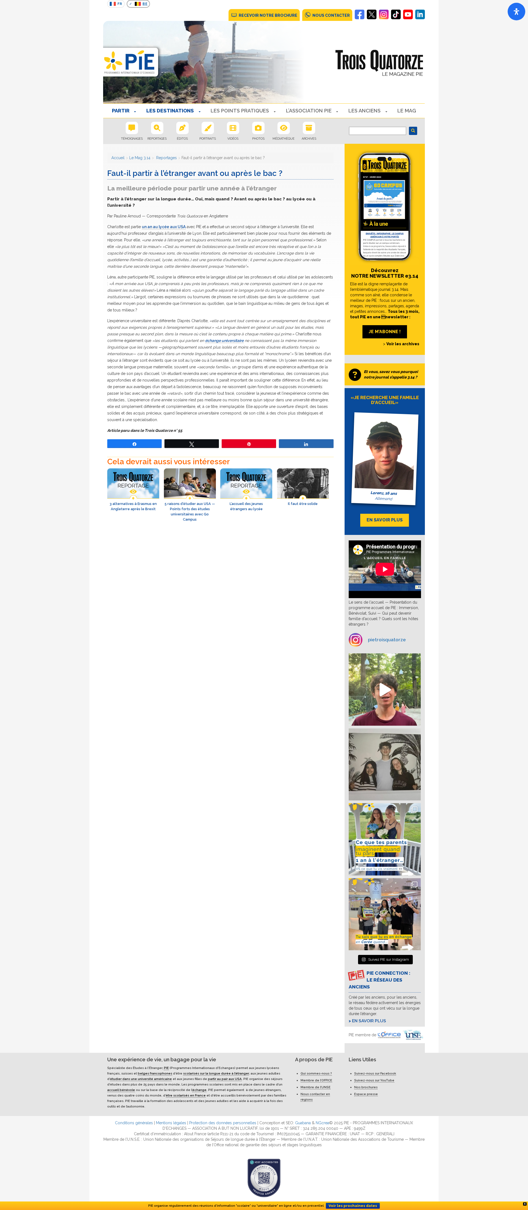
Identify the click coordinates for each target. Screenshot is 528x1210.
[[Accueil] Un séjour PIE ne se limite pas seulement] (385, 764)
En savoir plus (369, 1020)
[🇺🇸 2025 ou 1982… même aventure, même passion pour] (385, 689)
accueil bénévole (121, 1090)
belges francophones (155, 1073)
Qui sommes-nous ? (316, 1073)
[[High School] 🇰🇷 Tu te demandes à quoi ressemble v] (385, 914)
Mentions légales (171, 1123)
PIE (166, 1068)
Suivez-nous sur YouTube (374, 1080)
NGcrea (322, 1123)
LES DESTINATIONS (170, 111)
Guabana (303, 1123)
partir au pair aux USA (225, 1079)
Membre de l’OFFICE (316, 1080)
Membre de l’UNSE (316, 1087)
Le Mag (406, 111)
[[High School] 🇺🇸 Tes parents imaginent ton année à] (385, 839)
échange (199, 1090)
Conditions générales (134, 1123)
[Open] (516, 11)
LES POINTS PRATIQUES (240, 111)
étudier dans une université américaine (141, 1079)
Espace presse (366, 1094)
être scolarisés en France (186, 1095)
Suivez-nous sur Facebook (375, 1073)
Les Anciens (364, 111)
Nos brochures (366, 1087)
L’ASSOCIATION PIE (309, 111)
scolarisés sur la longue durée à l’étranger (216, 1073)
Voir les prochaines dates (353, 1206)
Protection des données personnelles (222, 1123)
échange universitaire (224, 340)
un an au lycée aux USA (164, 227)
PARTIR (121, 111)
